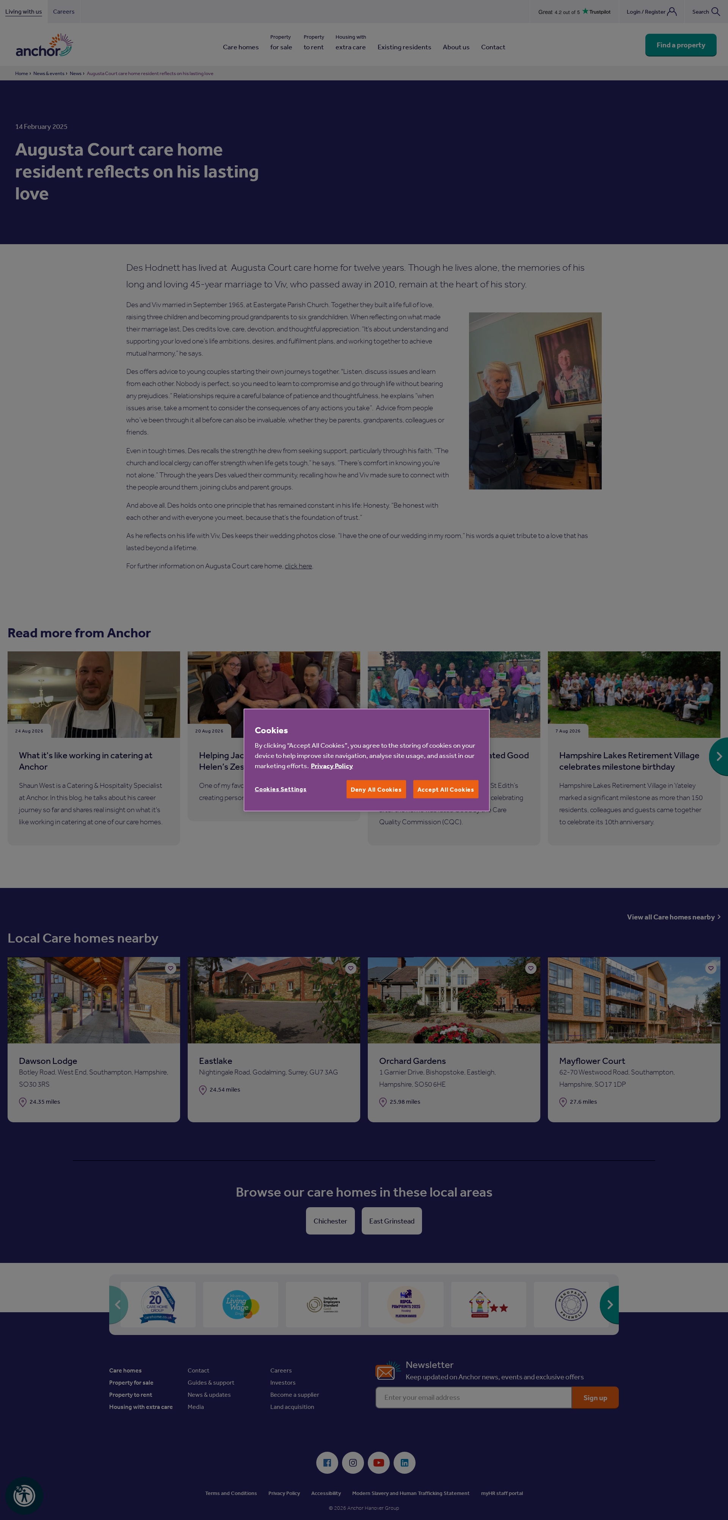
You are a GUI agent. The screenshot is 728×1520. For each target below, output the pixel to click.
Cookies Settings (281, 789)
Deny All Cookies (376, 789)
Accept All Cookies (445, 789)
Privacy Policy (332, 765)
